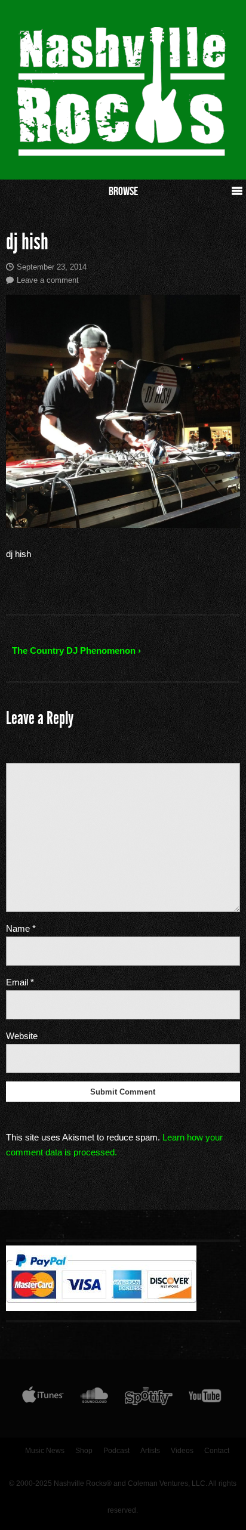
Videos (182, 1450)
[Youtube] (205, 1398)
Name (21, 928)
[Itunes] (43, 1398)
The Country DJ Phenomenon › (76, 650)
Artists (150, 1450)
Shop (84, 1450)
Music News (44, 1450)
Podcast (116, 1450)
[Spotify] (148, 1398)
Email (20, 982)
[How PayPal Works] (101, 1308)
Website (22, 1036)
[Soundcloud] (94, 1398)
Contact (216, 1450)
